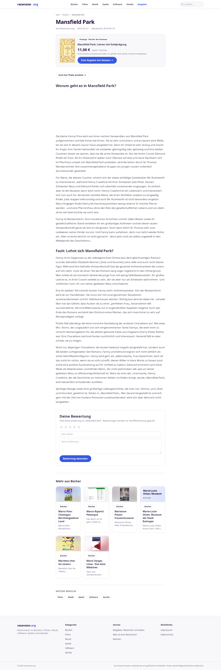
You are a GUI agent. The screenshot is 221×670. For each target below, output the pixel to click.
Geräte (129, 4)
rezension (27, 4)
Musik (95, 4)
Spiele (106, 4)
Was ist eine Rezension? (125, 634)
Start (58, 15)
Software (117, 4)
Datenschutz (167, 634)
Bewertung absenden (75, 458)
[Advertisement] (110, 112)
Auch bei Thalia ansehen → (72, 75)
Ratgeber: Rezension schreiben (128, 630)
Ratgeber (142, 4)
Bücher (74, 4)
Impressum (166, 630)
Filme (85, 4)
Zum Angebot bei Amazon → (97, 60)
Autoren (117, 639)
